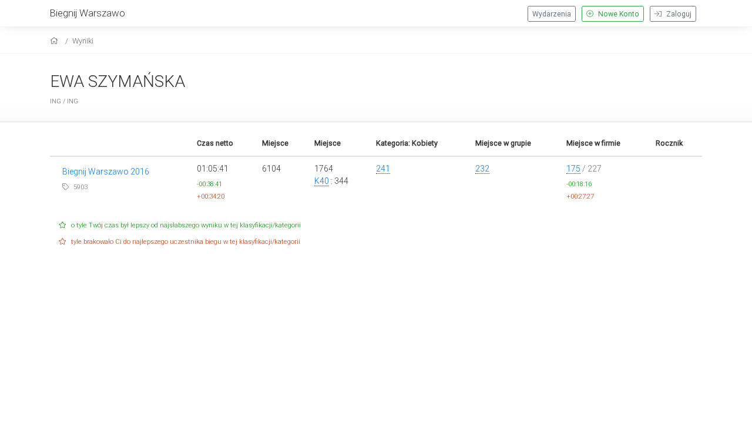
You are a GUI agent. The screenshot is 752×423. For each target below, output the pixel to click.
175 (573, 168)
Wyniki (82, 40)
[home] (55, 40)
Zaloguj (677, 14)
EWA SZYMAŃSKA (117, 81)
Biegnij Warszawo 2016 (105, 171)
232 (482, 168)
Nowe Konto (617, 14)
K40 (321, 181)
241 (383, 168)
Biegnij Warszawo (87, 13)
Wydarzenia (551, 14)
